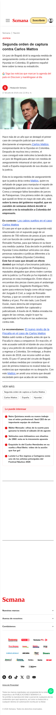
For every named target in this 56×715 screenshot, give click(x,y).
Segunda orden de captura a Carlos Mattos (24, 392)
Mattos (34, 180)
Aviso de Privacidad (13, 685)
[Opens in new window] (10, 677)
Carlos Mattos (10, 397)
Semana (6, 33)
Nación (16, 33)
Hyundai (38, 397)
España (25, 397)
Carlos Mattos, (40, 144)
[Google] (4, 677)
